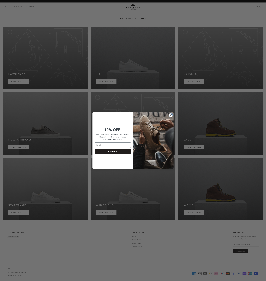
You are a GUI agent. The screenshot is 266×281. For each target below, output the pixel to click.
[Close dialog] (171, 115)
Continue (112, 151)
